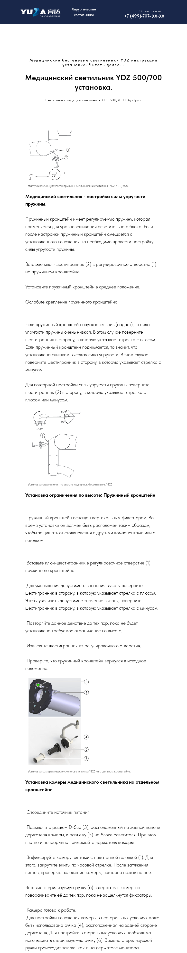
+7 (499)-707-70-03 (143, 15)
